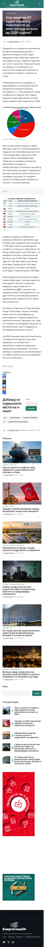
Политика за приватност (33, 936)
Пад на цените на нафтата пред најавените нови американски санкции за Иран (26, 711)
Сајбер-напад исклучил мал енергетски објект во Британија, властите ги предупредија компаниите (27, 747)
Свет (14, 13)
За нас (5, 936)
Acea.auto (10, 366)
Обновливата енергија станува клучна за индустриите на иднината (26, 735)
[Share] (22, 392)
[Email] (22, 379)
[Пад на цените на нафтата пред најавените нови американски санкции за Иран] (22, 452)
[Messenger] (22, 385)
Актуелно (9, 13)
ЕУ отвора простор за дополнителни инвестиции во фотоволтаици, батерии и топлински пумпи (27, 760)
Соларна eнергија (15, 669)
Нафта (11, 464)
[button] (4, 4)
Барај (5, 686)
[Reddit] (22, 389)
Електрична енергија (15, 545)
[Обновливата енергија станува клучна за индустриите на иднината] (22, 533)
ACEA (5, 417)
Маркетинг (19, 936)
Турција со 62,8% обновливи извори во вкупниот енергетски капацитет (27, 723)
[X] (22, 382)
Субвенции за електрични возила (18, 422)
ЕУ (4, 422)
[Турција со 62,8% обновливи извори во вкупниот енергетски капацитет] (22, 493)
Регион (12, 506)
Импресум (11, 936)
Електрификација (15, 417)
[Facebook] (22, 375)
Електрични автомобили (30, 417)
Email (28, 399)
